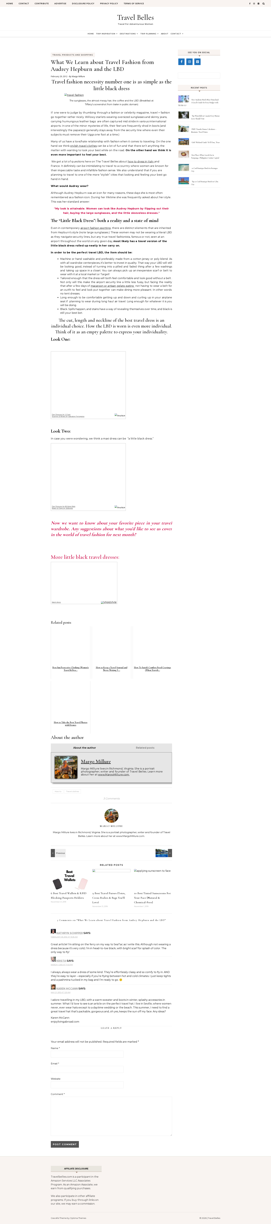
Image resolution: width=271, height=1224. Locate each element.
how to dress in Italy (141, 161)
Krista (61, 960)
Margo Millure (78, 76)
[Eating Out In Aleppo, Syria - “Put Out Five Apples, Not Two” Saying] (58, 853)
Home (9, 3)
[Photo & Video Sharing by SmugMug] (74, 95)
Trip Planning (148, 34)
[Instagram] (189, 61)
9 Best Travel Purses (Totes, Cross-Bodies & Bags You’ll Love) (108, 897)
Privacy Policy (109, 3)
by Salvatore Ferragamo (68, 416)
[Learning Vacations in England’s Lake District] (165, 853)
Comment (58, 1094)
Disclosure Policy (83, 3)
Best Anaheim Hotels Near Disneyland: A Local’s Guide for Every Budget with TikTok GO (198, 102)
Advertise (60, 3)
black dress (56, 602)
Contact (24, 3)
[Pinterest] (197, 61)
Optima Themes (78, 1218)
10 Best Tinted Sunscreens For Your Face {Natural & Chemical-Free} (152, 897)
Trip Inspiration (105, 34)
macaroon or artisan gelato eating (112, 285)
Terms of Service (134, 3)
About (164, 34)
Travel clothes (72, 791)
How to (58, 791)
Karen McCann (67, 988)
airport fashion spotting (95, 228)
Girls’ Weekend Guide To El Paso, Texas (206, 142)
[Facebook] (181, 61)
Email (55, 1063)
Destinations (128, 34)
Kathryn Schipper (69, 933)
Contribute (42, 3)
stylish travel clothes (83, 145)
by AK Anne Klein (63, 506)
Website (55, 1078)
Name (55, 1048)
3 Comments (111, 798)
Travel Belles (135, 17)
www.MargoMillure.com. (114, 774)
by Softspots (62, 508)
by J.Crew (61, 414)
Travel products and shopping (73, 55)
